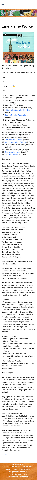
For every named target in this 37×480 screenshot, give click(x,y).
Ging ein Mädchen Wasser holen (16, 115)
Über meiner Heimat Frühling (15, 142)
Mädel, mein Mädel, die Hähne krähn (18, 110)
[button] (3, 4)
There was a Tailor (11, 154)
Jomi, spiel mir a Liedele (13, 140)
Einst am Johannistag (12, 152)
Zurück (4, 455)
